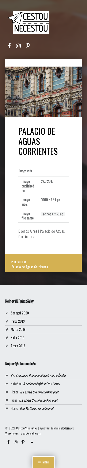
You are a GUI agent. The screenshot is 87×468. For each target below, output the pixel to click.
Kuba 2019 (17, 337)
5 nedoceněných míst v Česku (47, 375)
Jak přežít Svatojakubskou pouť (39, 391)
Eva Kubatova (19, 375)
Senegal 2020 (20, 313)
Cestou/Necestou (26, 428)
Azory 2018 (18, 345)
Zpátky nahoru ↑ (31, 433)
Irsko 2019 (18, 321)
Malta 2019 (18, 329)
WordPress (11, 433)
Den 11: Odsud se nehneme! (36, 408)
